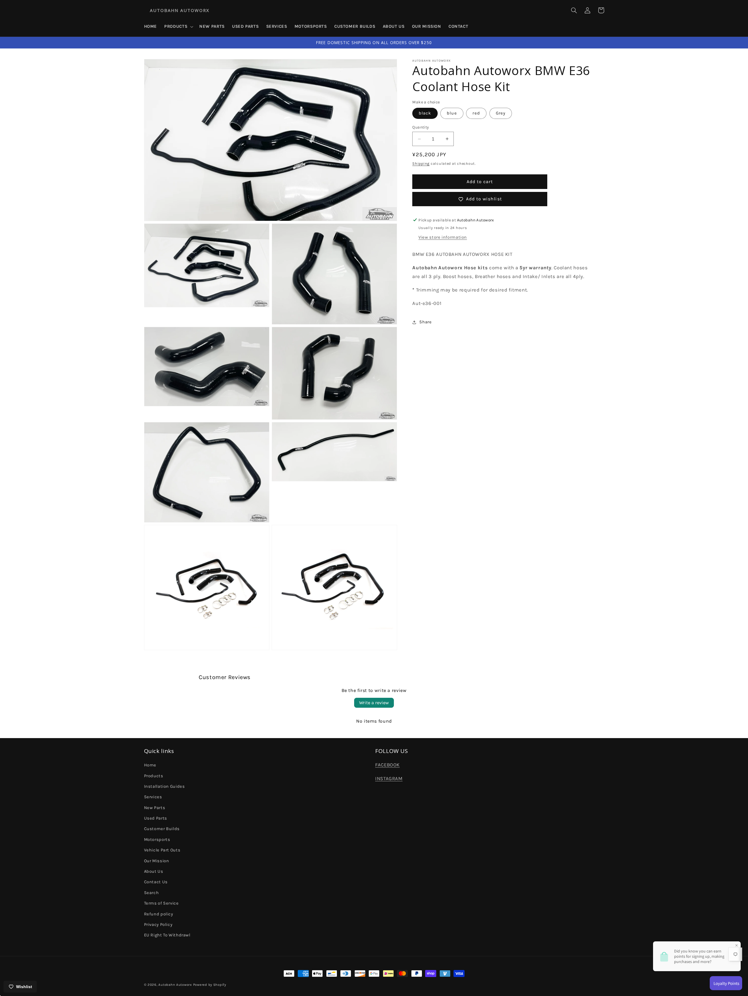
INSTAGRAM (389, 778)
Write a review (374, 702)
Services (153, 796)
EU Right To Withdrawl (167, 935)
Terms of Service (161, 903)
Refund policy (158, 914)
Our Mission (156, 860)
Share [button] (425, 322)
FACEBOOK (387, 765)
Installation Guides (164, 786)
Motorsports (157, 839)
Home (150, 765)
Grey (500, 113)
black (425, 113)
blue (452, 113)
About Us (153, 871)
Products (153, 775)
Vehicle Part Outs (162, 850)
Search (151, 892)
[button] (178, 26)
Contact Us (156, 881)
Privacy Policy (158, 924)
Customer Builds (162, 828)
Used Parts (155, 818)
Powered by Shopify (209, 985)
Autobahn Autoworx (175, 985)
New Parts (154, 807)
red (476, 113)
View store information (442, 237)
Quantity (420, 127)
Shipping (421, 163)
